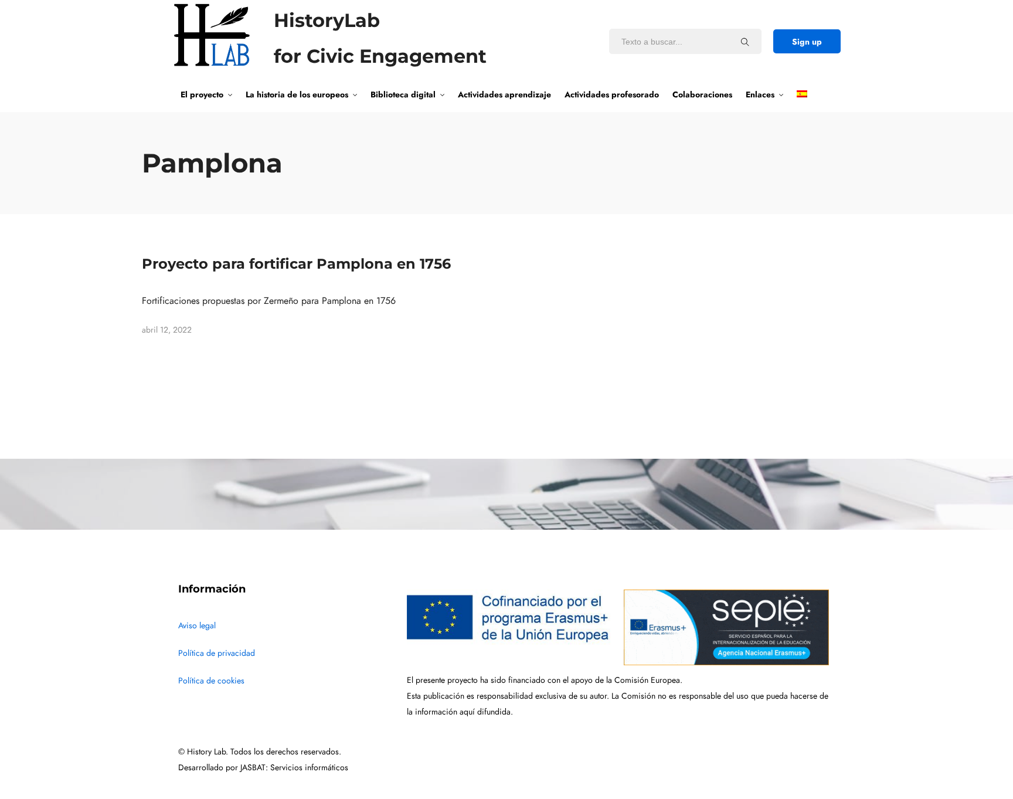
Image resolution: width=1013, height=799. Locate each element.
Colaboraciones (702, 94)
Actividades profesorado (612, 94)
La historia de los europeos (297, 94)
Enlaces (760, 94)
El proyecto (202, 94)
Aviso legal (197, 625)
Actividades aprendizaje (504, 94)
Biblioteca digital (403, 94)
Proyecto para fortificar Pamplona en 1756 (296, 263)
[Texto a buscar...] (745, 41)
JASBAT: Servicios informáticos (294, 767)
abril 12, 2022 (167, 330)
